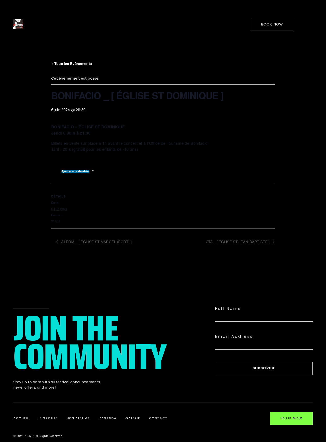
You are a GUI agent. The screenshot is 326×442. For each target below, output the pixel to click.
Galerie (132, 418)
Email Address (234, 336)
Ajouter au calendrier (75, 171)
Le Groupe (47, 418)
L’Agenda (108, 418)
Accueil (21, 418)
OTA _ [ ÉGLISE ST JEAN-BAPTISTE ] (238, 241)
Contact (158, 418)
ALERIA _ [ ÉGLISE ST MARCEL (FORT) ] (96, 241)
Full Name (228, 308)
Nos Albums (78, 418)
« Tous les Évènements (71, 63)
